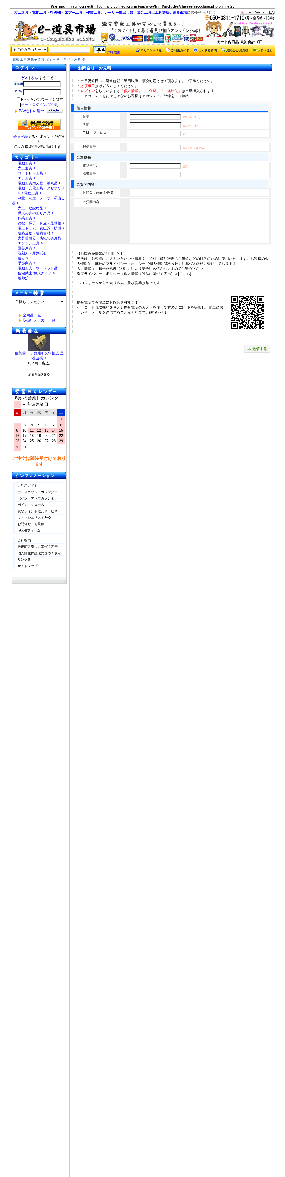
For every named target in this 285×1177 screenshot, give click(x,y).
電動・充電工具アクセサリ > (41, 188)
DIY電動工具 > (30, 193)
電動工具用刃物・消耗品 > (39, 183)
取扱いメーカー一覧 (39, 320)
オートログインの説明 (39, 105)
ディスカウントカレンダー (38, 492)
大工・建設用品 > (32, 208)
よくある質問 (207, 50)
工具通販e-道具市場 (171, 12)
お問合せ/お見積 (237, 50)
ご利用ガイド (180, 50)
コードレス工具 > (32, 173)
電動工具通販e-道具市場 (32, 59)
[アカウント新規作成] (39, 124)
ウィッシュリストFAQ (34, 518)
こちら (184, 274)
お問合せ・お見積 (70, 59)
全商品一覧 (32, 315)
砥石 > (23, 258)
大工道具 (21, 12)
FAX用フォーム (29, 530)
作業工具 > (27, 218)
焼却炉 (23, 278)
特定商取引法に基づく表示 (38, 547)
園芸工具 (144, 12)
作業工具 (93, 12)
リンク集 (24, 560)
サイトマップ (28, 566)
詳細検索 (113, 52)
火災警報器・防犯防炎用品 (39, 238)
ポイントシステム (31, 505)
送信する (259, 349)
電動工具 (39, 12)
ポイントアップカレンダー (38, 498)
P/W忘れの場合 (31, 111)
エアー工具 (74, 12)
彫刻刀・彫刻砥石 (32, 253)
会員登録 (20, 137)
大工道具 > (27, 168)
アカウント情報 (151, 50)
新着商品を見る (39, 374)
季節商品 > (27, 263)
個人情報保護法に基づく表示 (39, 553)
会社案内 (24, 540)
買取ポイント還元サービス (38, 511)
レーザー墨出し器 (118, 12)
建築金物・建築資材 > (36, 233)
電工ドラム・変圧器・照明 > (41, 228)
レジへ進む (265, 50)
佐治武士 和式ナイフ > (36, 273)
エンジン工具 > (30, 243)
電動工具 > (27, 163)
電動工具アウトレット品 (38, 268)
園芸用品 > (27, 248)
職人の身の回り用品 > (36, 213)
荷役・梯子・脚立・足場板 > (41, 223)
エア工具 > (27, 178)
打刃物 (55, 12)
